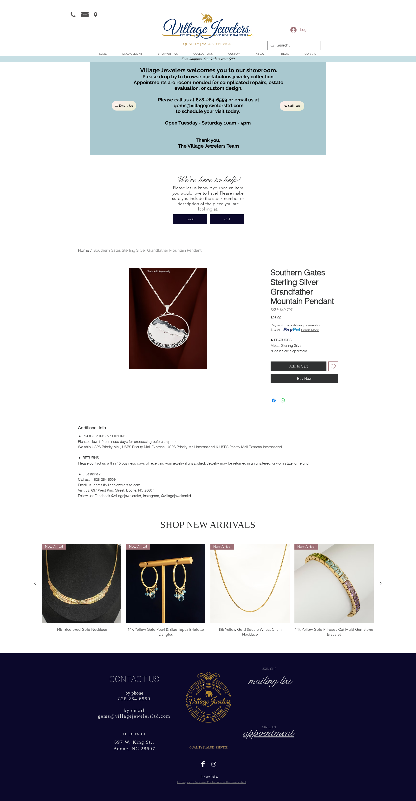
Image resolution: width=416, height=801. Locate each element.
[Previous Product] (35, 583)
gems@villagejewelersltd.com (209, 105)
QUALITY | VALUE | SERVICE (207, 44)
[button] (168, 53)
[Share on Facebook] (274, 400)
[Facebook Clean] (203, 764)
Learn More (310, 330)
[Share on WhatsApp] (283, 400)
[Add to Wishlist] (333, 366)
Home (83, 250)
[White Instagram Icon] (214, 764)
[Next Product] (381, 583)
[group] (208, 590)
